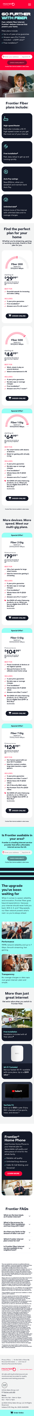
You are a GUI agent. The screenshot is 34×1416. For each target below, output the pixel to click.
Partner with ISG (9, 1392)
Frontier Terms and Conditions (10, 1340)
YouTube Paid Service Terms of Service (16, 1342)
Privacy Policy (6, 1360)
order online (19, 316)
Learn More (13, 1173)
